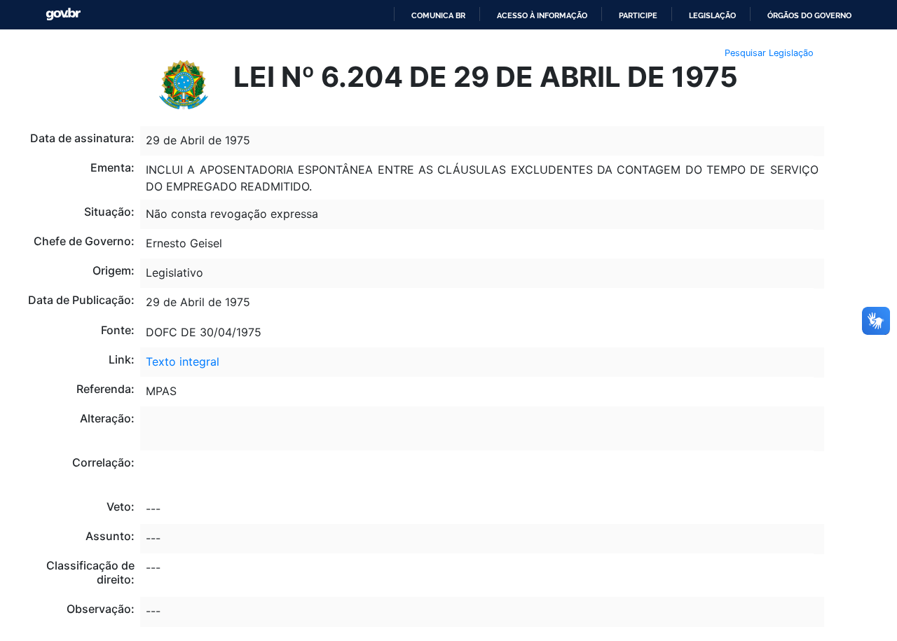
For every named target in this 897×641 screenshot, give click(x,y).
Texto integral (182, 361)
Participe (638, 15)
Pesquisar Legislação (769, 53)
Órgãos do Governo (809, 15)
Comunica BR (438, 15)
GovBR (63, 14)
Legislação (712, 15)
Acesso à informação (542, 15)
